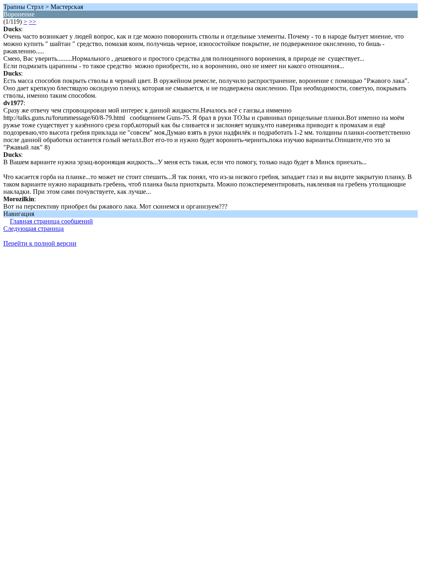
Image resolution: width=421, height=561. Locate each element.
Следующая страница (33, 228)
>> (32, 21)
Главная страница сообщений (51, 221)
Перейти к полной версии (39, 243)
